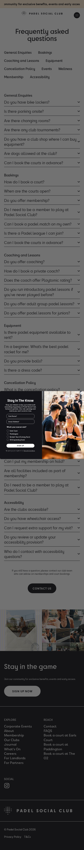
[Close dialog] (82, 393)
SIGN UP (20, 445)
